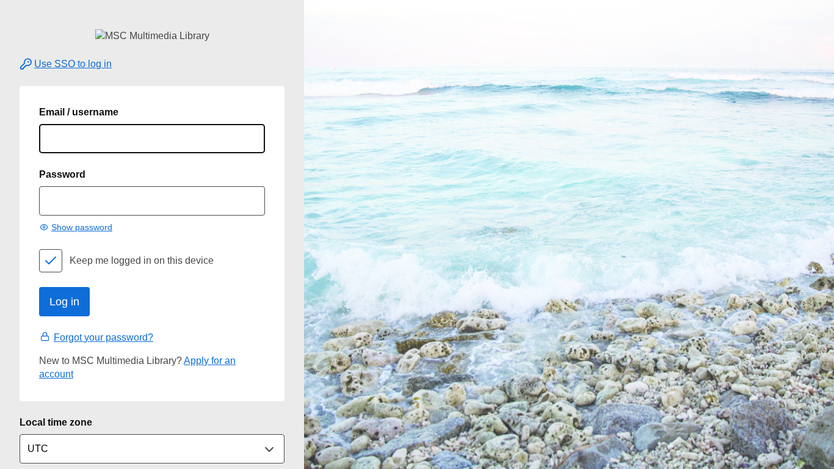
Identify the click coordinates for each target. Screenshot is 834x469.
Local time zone (56, 422)
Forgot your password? (103, 337)
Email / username (78, 112)
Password (62, 174)
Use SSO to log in (73, 64)
